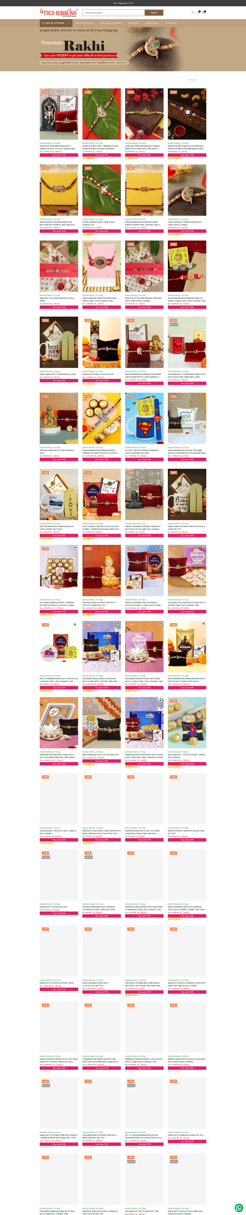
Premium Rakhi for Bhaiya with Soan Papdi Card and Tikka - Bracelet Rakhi (144, 756)
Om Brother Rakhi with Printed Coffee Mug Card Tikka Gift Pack (98, 908)
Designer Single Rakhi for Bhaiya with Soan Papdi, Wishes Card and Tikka (99, 681)
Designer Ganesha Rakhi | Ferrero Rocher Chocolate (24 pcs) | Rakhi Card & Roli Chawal (57, 605)
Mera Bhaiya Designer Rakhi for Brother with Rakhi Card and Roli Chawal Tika (57, 225)
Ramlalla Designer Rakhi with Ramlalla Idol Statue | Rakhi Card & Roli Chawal (58, 148)
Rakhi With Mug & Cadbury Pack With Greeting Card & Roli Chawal (187, 984)
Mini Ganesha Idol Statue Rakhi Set (100, 754)
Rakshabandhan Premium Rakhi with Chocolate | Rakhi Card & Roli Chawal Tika (186, 681)
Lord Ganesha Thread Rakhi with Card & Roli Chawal (185, 223)
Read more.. (122, 62)
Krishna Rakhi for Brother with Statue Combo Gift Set (98, 603)
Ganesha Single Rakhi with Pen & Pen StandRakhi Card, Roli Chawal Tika (143, 908)
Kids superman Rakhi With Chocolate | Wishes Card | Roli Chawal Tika (59, 680)
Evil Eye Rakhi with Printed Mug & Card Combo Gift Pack (57, 527)
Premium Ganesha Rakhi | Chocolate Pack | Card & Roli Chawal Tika (144, 1060)
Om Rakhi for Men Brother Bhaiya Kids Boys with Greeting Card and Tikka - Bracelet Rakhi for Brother (143, 985)
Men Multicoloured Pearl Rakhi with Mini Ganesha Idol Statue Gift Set (101, 832)
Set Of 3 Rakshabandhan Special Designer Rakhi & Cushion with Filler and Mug (144, 1138)
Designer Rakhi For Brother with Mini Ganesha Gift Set (99, 1136)
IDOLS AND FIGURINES (111, 23)
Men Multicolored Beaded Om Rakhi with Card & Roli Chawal (143, 299)
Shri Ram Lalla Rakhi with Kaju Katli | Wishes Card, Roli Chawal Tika (187, 603)
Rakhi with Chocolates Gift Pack (57, 983)
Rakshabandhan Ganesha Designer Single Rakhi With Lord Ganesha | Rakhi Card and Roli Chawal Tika (143, 377)
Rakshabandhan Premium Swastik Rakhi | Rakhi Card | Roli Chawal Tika (187, 299)
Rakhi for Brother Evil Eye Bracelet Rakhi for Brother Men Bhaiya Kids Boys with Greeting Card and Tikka (186, 148)
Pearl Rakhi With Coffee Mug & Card (58, 374)
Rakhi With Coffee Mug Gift (54, 907)
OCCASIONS (171, 23)
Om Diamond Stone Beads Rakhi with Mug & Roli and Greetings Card (187, 375)
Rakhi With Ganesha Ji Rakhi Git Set (185, 1135)
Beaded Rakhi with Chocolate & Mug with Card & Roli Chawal (186, 1060)
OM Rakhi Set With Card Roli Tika (142, 1211)
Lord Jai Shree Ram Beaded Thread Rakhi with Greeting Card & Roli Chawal (142, 148)
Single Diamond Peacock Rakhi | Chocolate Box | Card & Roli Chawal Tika (144, 605)
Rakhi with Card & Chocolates (98, 374)
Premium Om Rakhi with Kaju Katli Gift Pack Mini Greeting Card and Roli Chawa (59, 757)
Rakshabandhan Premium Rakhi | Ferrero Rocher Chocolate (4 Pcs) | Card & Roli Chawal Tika (100, 453)
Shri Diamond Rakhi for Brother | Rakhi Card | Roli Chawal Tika (99, 299)
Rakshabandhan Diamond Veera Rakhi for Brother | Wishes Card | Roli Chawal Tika (142, 225)
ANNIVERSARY (152, 23)
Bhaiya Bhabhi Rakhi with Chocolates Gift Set (95, 984)
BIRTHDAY (134, 23)
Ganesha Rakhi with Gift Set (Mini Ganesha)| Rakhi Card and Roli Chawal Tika (142, 833)
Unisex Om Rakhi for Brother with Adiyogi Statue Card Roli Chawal (143, 527)
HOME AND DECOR (84, 23)
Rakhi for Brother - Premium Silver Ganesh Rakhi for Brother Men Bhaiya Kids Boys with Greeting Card (101, 148)
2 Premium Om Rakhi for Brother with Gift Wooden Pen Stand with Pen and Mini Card (100, 1062)
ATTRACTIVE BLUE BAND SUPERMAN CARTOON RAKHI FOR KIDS (141, 451)
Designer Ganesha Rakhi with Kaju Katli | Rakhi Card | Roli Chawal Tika (144, 680)
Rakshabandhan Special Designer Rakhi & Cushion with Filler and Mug (187, 451)
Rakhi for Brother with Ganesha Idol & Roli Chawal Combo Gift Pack (186, 908)
